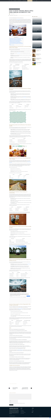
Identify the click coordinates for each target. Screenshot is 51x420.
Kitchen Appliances (19, 0)
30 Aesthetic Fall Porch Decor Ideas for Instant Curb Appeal (38, 50)
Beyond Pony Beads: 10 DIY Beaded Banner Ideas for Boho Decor (38, 58)
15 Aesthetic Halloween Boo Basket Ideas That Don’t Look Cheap (37, 22)
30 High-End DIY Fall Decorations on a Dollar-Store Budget (38, 54)
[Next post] (31, 388)
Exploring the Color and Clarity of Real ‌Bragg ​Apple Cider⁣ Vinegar (16, 40)
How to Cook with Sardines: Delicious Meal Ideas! (15, 388)
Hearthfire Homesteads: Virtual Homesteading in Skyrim (38, 63)
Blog (32, 409)
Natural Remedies (29, 0)
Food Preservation (24, 0)
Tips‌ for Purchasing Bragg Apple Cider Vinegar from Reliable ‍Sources (16, 42)
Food (11, 0)
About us (33, 410)
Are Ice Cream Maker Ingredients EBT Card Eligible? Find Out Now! (25, 388)
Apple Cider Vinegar (15, 15)
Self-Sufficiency (22, 410)
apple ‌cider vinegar (18, 19)
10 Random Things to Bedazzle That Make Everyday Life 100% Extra (37, 30)
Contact (36, 0)
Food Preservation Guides (23, 412)
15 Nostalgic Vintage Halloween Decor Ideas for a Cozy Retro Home (37, 38)
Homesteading (15, 0)
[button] (42, 0)
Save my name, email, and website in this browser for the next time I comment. (17, 403)
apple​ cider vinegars (20, 308)
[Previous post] (9, 388)
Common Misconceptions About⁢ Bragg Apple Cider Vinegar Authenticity (16, 43)
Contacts (33, 411)
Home (9, 0)
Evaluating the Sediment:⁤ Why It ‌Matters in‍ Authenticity (15, 41)
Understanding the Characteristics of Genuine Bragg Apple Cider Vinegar (16, 38)
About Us (34, 0)
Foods (21, 409)
